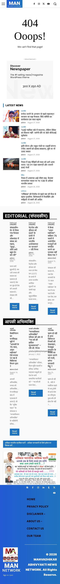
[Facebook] (34, 4)
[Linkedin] (43, 487)
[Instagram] (39, 4)
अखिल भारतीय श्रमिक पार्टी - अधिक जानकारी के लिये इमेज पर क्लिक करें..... (28, 444)
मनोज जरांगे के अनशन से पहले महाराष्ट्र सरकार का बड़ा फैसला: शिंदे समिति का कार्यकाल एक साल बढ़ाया (37, 117)
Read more (14, 306)
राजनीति (23, 111)
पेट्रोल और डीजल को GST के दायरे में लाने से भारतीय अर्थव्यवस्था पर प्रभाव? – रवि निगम (33, 238)
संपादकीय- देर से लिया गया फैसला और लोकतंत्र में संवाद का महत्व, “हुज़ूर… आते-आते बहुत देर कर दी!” (14, 241)
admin (23, 123)
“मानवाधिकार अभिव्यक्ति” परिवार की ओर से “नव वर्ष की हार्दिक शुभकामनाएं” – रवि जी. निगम (36, 340)
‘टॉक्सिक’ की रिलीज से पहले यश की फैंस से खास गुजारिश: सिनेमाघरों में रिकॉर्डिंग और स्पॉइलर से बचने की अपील (38, 197)
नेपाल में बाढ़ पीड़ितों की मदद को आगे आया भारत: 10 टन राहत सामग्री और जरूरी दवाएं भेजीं (37, 165)
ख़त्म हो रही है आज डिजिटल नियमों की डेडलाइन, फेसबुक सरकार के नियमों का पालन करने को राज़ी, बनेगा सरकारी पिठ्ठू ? (52, 350)
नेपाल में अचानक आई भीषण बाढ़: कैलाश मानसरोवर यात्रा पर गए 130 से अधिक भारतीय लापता (37, 181)
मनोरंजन (23, 191)
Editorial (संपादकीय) (13, 223)
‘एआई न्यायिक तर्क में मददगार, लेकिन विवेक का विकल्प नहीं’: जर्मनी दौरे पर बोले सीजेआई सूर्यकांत (38, 133)
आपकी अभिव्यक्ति (13, 329)
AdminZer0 (52, 258)
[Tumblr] (49, 487)
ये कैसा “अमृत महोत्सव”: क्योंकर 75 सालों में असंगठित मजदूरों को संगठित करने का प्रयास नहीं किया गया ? (52, 241)
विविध (22, 175)
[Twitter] (43, 4)
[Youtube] (48, 4)
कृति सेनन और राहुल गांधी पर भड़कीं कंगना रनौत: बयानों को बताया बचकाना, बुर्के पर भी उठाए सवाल (38, 149)
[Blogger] (27, 487)
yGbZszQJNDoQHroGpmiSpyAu (40, 351)
